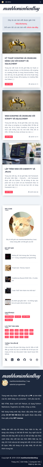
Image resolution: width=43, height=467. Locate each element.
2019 (11, 333)
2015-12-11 (34, 137)
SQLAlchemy (21, 24)
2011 (21, 337)
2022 (26, 330)
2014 (6, 337)
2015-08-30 (34, 192)
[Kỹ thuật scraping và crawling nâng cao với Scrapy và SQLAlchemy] (21, 43)
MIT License (18, 418)
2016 (26, 333)
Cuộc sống (9, 316)
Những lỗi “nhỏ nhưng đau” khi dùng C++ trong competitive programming (24, 257)
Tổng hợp (9, 320)
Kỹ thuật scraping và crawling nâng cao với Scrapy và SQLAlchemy (20, 61)
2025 (11, 330)
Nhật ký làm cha (34, 464)
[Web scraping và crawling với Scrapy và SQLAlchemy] (21, 100)
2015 (31, 333)
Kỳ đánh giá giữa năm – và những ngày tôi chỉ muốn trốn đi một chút (25, 302)
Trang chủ (15, 462)
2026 (6, 330)
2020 (6, 333)
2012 (16, 337)
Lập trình (9, 84)
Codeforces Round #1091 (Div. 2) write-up (25, 279)
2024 (16, 330)
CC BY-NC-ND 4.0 (13, 415)
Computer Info (35, 462)
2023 (21, 330)
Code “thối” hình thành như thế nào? (23, 290)
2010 (26, 337)
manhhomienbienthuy (29, 458)
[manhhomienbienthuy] (21, 9)
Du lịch (17, 316)
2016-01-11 (34, 84)
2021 (31, 330)
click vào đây (32, 27)
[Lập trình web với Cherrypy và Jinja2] (21, 153)
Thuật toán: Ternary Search (21, 268)
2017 (21, 333)
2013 (11, 337)
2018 (16, 333)
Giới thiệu (24, 462)
